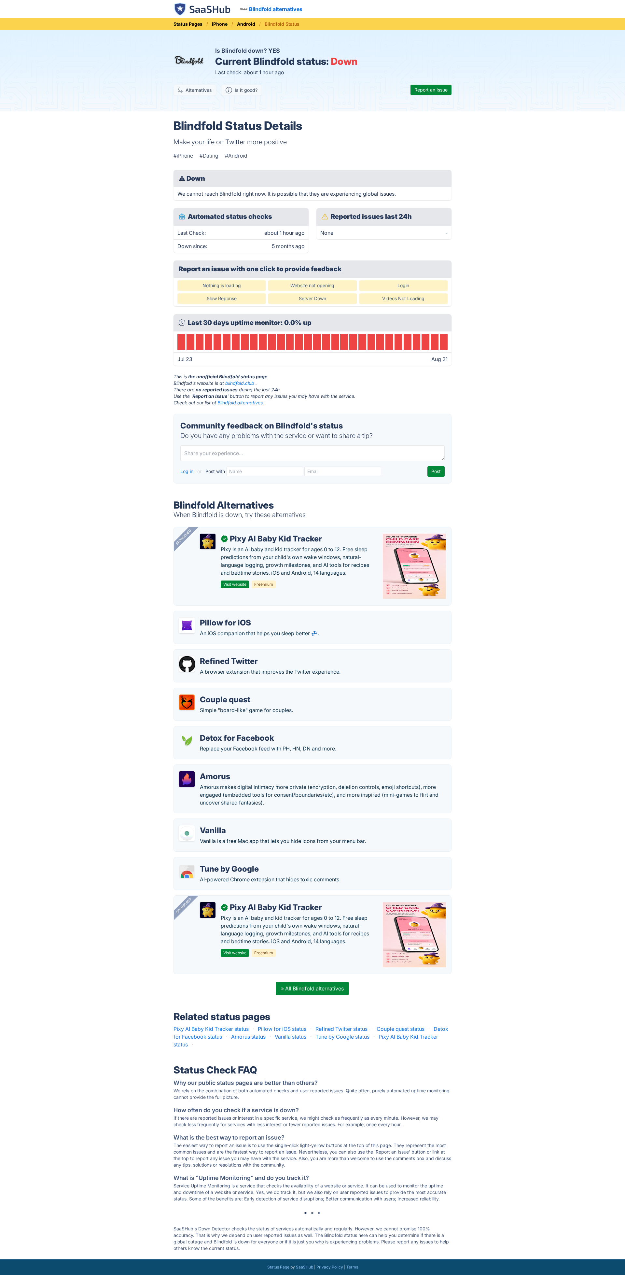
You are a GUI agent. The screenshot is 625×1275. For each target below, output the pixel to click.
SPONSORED (183, 536)
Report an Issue (431, 89)
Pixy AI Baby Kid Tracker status (211, 1029)
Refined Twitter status (341, 1029)
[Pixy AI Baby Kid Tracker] (207, 541)
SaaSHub (304, 1267)
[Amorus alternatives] (187, 779)
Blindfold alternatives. (240, 402)
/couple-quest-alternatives (211, 692)
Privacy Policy (329, 1267)
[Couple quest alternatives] (187, 702)
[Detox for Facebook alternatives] (187, 741)
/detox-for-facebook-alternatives (219, 730)
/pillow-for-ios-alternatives (211, 615)
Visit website (234, 584)
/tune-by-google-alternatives (214, 861)
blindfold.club (239, 383)
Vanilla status (290, 1036)
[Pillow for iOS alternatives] (187, 625)
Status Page (278, 1267)
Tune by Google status (342, 1036)
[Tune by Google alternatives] (187, 871)
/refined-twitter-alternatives (212, 653)
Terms (352, 1267)
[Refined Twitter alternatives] (187, 664)
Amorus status (248, 1036)
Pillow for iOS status (282, 1029)
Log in (187, 471)
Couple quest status (400, 1029)
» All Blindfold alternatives (312, 988)
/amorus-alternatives (204, 768)
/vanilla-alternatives (203, 823)
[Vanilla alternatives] (187, 833)
